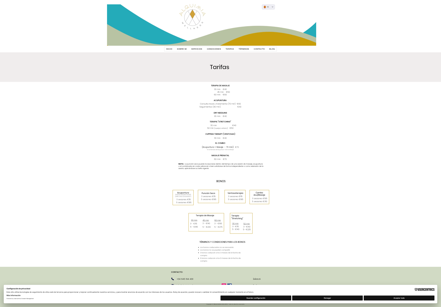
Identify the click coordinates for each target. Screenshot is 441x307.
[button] (196, 49)
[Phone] (172, 278)
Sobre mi (257, 279)
